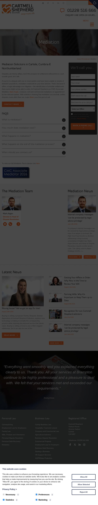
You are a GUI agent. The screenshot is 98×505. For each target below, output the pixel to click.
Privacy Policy (9, 489)
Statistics (10, 500)
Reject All (83, 492)
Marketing (42, 500)
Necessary (10, 495)
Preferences (43, 495)
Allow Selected (84, 484)
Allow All (83, 477)
